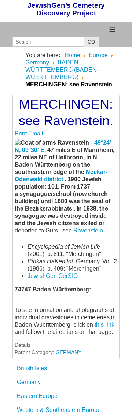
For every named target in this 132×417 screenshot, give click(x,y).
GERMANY (68, 352)
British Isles (32, 368)
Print (21, 133)
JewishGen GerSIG (52, 276)
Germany (29, 382)
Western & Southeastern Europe (59, 410)
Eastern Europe (37, 396)
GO (91, 42)
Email (35, 133)
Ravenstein (88, 230)
